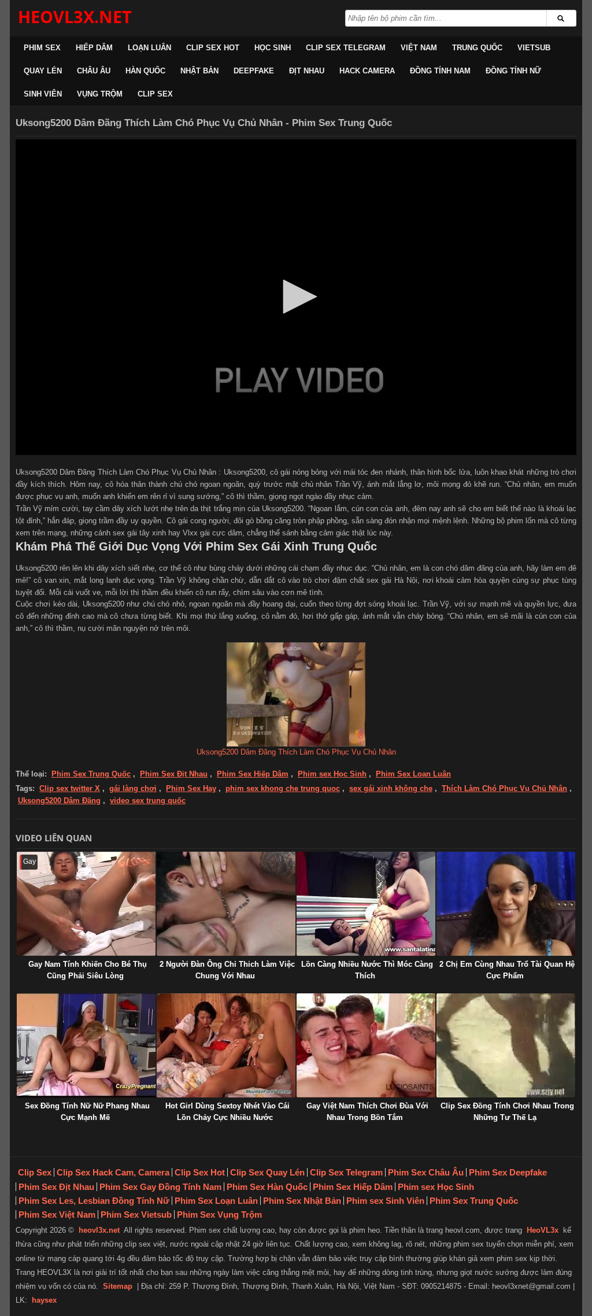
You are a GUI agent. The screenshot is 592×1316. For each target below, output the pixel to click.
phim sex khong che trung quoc (282, 788)
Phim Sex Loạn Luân (413, 774)
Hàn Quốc (145, 70)
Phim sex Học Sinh (332, 774)
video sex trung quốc (148, 800)
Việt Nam (419, 47)
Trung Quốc (477, 47)
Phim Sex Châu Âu (426, 1172)
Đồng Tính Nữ (513, 70)
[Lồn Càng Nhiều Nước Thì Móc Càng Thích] (366, 904)
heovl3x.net (99, 1230)
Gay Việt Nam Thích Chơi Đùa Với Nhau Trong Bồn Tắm (367, 1111)
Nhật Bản (199, 70)
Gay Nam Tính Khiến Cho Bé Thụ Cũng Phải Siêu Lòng (87, 970)
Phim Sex (42, 47)
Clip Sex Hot (212, 47)
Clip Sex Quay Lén (267, 1172)
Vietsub (533, 47)
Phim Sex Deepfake (508, 1172)
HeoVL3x (542, 1230)
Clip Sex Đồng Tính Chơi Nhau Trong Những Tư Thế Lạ (507, 1111)
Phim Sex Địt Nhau (174, 774)
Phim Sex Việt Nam (56, 1214)
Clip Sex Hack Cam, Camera (113, 1172)
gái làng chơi (133, 788)
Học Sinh (272, 47)
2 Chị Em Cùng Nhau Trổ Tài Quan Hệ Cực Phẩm (507, 970)
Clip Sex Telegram (346, 47)
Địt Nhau (306, 70)
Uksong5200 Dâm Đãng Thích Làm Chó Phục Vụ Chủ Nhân (296, 752)
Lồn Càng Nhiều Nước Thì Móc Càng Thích (367, 970)
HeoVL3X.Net (75, 16)
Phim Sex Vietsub (136, 1214)
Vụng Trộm (100, 94)
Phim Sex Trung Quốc (91, 774)
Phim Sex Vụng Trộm (219, 1214)
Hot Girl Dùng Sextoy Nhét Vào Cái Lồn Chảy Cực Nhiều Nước (227, 1111)
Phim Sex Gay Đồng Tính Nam (160, 1187)
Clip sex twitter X (69, 788)
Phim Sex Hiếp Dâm (252, 774)
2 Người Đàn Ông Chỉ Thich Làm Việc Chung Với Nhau (227, 970)
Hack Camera (367, 70)
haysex (44, 1300)
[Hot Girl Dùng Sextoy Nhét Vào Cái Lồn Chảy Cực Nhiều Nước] (226, 1045)
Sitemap (117, 1286)
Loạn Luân (149, 47)
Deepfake (254, 70)
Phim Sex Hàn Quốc (267, 1187)
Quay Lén (43, 70)
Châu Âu (93, 70)
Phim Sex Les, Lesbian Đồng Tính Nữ (93, 1201)
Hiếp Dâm (94, 47)
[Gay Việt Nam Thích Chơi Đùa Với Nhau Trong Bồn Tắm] (366, 1045)
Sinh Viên (43, 94)
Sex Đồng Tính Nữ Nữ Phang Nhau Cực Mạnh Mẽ (87, 1111)
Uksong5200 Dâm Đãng (59, 800)
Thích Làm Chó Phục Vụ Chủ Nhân (504, 788)
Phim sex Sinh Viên (385, 1201)
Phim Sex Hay (191, 788)
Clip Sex (155, 94)
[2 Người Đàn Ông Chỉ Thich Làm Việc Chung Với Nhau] (226, 904)
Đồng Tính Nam (440, 70)
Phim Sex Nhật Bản (302, 1201)
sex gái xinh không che (390, 788)
